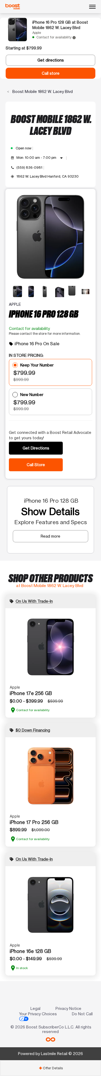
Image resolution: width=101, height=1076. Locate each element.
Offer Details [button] (51, 1068)
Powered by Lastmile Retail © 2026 (50, 1053)
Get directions (50, 60)
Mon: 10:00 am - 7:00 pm (40, 158)
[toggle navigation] (92, 6)
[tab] (50, 1068)
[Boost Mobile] (12, 7)
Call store (51, 73)
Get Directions (36, 448)
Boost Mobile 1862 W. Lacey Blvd (42, 91)
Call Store (36, 464)
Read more (50, 536)
